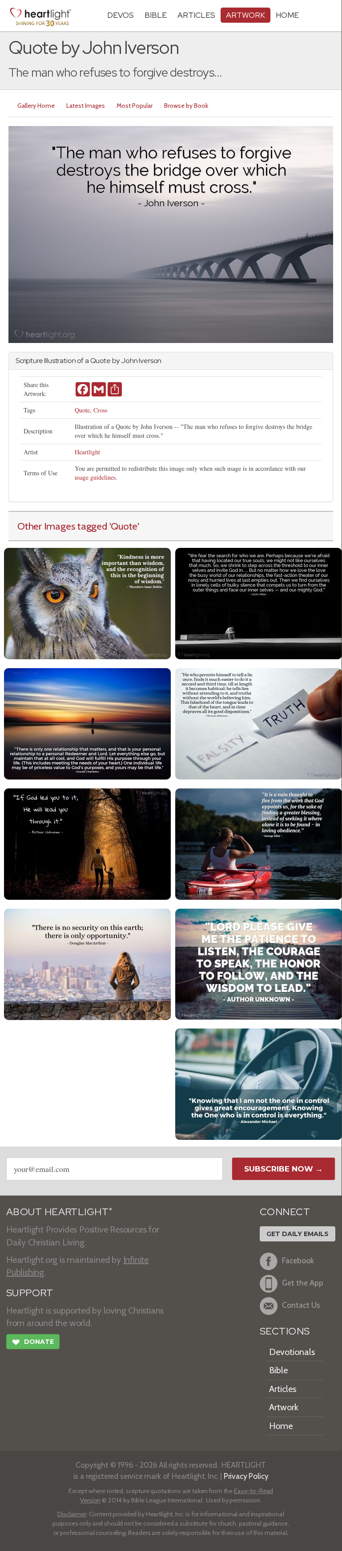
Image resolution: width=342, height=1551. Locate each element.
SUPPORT (29, 1292)
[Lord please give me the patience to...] (258, 963)
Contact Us (301, 1305)
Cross (100, 410)
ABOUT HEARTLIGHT (59, 1211)
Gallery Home (36, 106)
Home (281, 1425)
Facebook (298, 1260)
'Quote (123, 526)
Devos (120, 15)
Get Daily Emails (297, 1234)
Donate (33, 1342)
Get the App (302, 1283)
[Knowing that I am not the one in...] (258, 1083)
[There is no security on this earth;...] (87, 963)
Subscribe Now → (283, 1168)
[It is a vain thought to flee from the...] (258, 843)
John (129, 360)
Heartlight (87, 452)
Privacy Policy (246, 1476)
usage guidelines (95, 477)
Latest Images (85, 106)
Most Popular (135, 106)
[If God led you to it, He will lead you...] (87, 843)
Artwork (245, 15)
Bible (156, 15)
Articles (196, 15)
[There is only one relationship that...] (87, 722)
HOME (287, 15)
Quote (82, 410)
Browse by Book (186, 106)
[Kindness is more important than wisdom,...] (87, 602)
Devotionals (292, 1352)
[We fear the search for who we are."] (258, 602)
